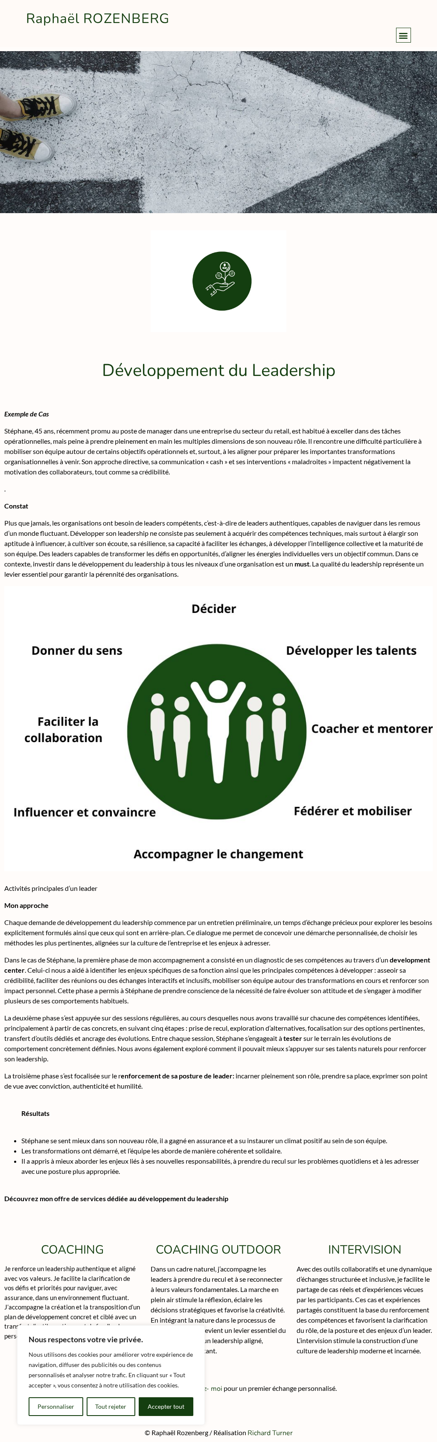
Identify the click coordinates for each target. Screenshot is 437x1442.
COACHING (72, 1250)
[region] (111, 1375)
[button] (403, 35)
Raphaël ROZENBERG (97, 18)
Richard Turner (270, 1433)
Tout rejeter (110, 1406)
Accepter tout (166, 1406)
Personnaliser (56, 1406)
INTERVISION (365, 1250)
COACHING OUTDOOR (218, 1250)
